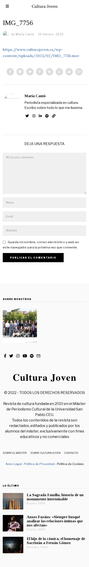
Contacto (71, 452)
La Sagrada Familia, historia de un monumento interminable (55, 497)
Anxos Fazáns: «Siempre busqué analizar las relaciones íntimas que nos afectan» (55, 521)
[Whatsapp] (59, 71)
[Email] (79, 71)
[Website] (54, 116)
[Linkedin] (49, 71)
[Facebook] (10, 71)
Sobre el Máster (15, 452)
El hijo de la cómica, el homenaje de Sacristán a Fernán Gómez (56, 541)
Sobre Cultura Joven (45, 452)
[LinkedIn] (40, 116)
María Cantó (35, 96)
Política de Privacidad (39, 464)
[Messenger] (20, 71)
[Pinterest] (39, 71)
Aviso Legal (13, 464)
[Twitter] (30, 71)
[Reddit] (69, 71)
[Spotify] (47, 116)
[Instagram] (34, 116)
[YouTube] (24, 356)
